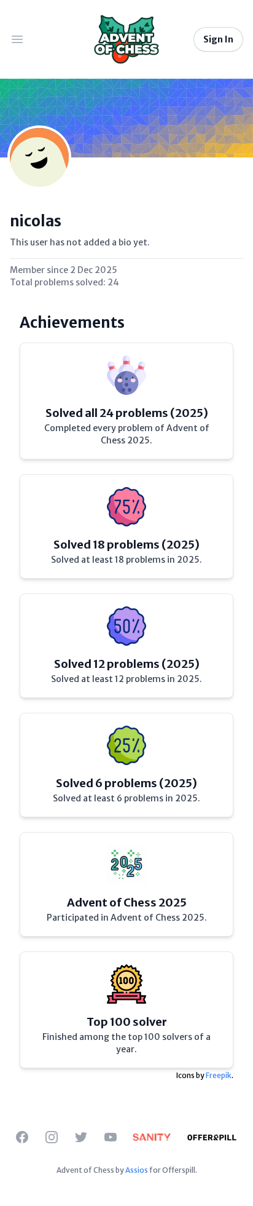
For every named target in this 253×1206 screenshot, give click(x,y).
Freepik (219, 1075)
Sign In (218, 39)
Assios (136, 1170)
